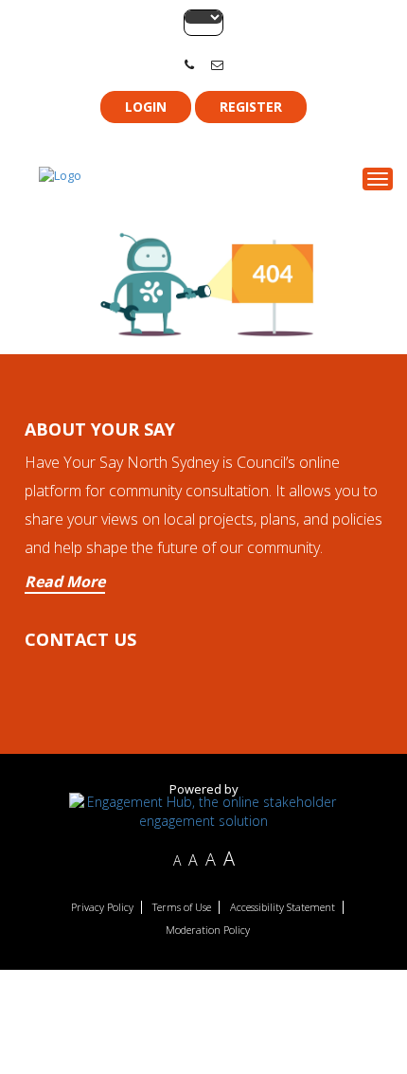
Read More (65, 581)
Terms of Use (181, 907)
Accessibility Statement (282, 907)
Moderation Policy (208, 930)
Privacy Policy (102, 907)
